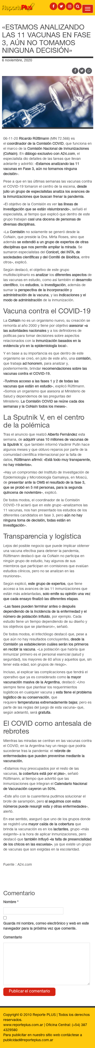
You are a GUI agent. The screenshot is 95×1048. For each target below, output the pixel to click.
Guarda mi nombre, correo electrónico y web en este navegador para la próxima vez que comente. (46, 926)
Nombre (10, 902)
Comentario (12, 937)
